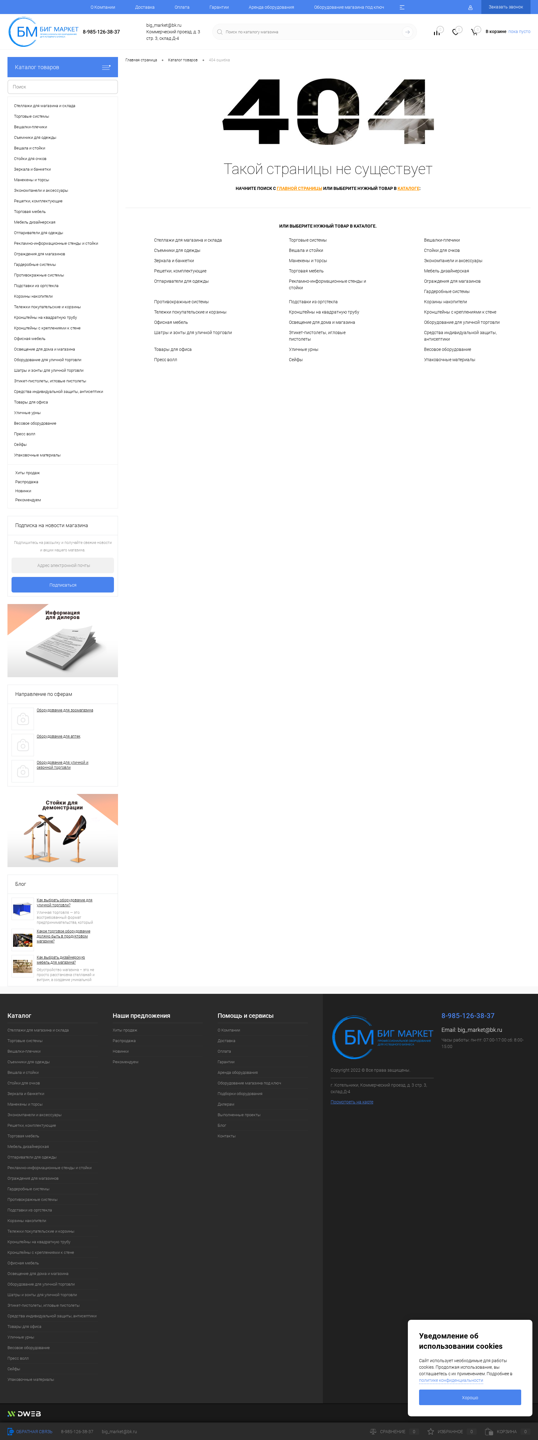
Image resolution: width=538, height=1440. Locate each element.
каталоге (408, 188)
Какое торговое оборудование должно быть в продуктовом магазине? (63, 936)
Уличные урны (304, 349)
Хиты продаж (27, 472)
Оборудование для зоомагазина (65, 710)
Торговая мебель (306, 270)
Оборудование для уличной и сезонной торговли (62, 765)
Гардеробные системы (447, 291)
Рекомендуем (28, 500)
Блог (20, 884)
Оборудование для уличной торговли (462, 322)
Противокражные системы (181, 301)
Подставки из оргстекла (313, 301)
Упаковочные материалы (449, 359)
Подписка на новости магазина (51, 525)
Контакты (227, 1136)
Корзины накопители (445, 301)
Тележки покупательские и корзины (190, 311)
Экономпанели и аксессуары (453, 260)
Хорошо (470, 1397)
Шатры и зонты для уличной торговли (193, 332)
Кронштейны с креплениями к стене (460, 311)
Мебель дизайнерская (446, 270)
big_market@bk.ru (480, 1030)
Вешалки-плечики (442, 240)
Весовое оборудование (447, 349)
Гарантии (219, 7)
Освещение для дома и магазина (322, 322)
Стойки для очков (442, 250)
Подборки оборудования (240, 1093)
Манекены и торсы (308, 260)
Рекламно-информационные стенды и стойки (327, 284)
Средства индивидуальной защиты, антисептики (460, 336)
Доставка (145, 7)
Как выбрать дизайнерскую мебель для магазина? (61, 960)
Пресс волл (165, 359)
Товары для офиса (173, 349)
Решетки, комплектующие (180, 270)
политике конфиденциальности (451, 1380)
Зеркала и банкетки (174, 260)
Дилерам (226, 1104)
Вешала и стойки (306, 250)
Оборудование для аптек (58, 736)
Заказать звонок (506, 6)
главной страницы (299, 188)
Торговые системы (308, 240)
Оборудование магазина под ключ (349, 7)
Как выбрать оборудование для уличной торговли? (64, 902)
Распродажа (26, 481)
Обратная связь (34, 1431)
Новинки (23, 491)
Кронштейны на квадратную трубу (324, 311)
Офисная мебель (171, 322)
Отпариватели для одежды (181, 281)
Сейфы (296, 359)
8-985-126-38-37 (101, 32)
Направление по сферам (43, 694)
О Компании (103, 7)
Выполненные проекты (239, 1114)
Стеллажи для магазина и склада (188, 240)
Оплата (182, 7)
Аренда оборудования (271, 7)
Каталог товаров (37, 67)
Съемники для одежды (177, 250)
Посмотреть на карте (352, 1101)
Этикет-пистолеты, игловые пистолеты (317, 336)
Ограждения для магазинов (452, 281)
